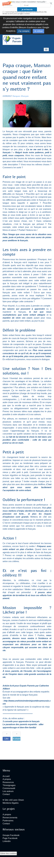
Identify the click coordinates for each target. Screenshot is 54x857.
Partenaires (8, 820)
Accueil (6, 776)
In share (16, 739)
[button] (27, 8)
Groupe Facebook (11, 835)
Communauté (9, 788)
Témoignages (9, 785)
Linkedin (7, 841)
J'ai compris (23, 31)
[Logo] (12, 40)
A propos (7, 779)
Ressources (8, 782)
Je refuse (38, 31)
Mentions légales (10, 803)
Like (7, 739)
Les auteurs (8, 791)
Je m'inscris (27, 9)
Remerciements (10, 817)
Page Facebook (10, 838)
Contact (6, 794)
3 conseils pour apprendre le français (21, 721)
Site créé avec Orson (14, 800)
